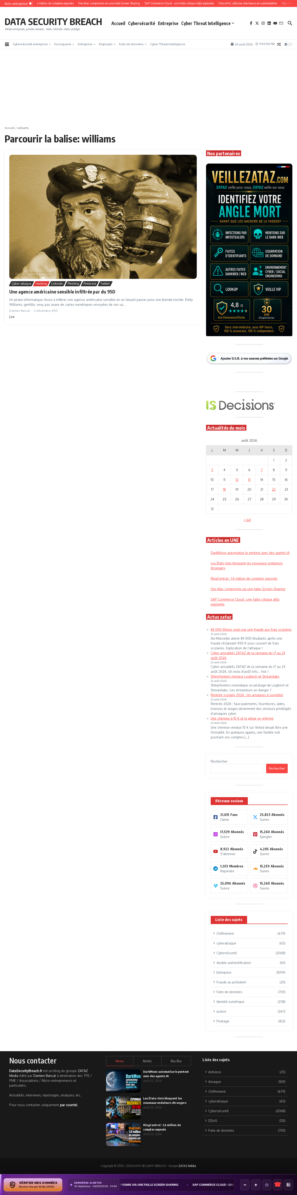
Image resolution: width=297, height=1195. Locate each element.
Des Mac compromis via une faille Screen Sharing (248, 589)
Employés (106, 44)
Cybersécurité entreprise (30, 44)
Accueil (118, 23)
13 (249, 480)
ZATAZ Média (187, 1166)
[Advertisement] (148, 90)
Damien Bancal (44, 1076)
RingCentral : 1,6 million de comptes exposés (244, 578)
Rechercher (219, 761)
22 (274, 489)
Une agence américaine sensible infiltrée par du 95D (62, 291)
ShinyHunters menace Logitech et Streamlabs (245, 676)
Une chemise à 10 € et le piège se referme (242, 718)
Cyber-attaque (21, 283)
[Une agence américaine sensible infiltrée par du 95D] (103, 217)
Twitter (105, 283)
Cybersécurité (141, 23)
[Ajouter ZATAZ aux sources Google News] (288, 1184)
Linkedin (57, 283)
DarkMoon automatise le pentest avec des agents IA (250, 553)
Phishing (73, 283)
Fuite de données (131, 44)
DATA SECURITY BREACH (53, 21)
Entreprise (168, 23)
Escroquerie (62, 44)
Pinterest (90, 283)
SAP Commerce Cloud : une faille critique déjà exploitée (179, 1184)
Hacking (41, 283)
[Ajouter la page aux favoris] (266, 1184)
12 (237, 480)
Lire (12, 317)
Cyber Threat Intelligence (206, 23)
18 (224, 489)
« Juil (247, 520)
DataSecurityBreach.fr (25, 1071)
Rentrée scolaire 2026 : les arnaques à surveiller (247, 695)
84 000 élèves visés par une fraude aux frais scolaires (251, 629)
